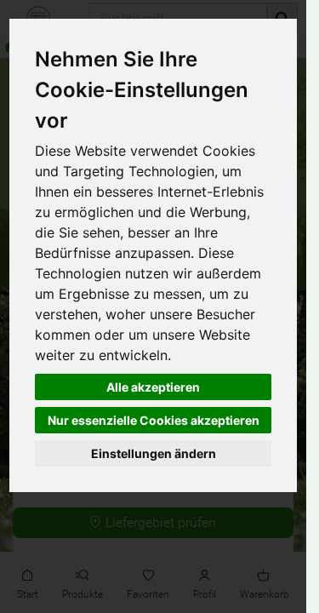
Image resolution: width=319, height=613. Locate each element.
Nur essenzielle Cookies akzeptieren (153, 420)
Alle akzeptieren (153, 387)
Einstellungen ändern (153, 453)
